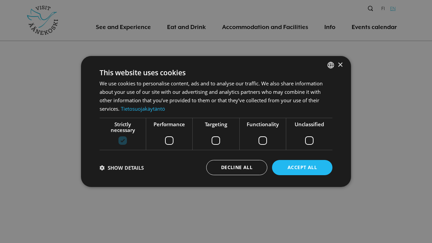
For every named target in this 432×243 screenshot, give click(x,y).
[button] (122, 167)
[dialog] (216, 121)
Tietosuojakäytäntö (143, 108)
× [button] (340, 64)
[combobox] (330, 65)
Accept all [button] (302, 167)
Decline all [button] (236, 167)
